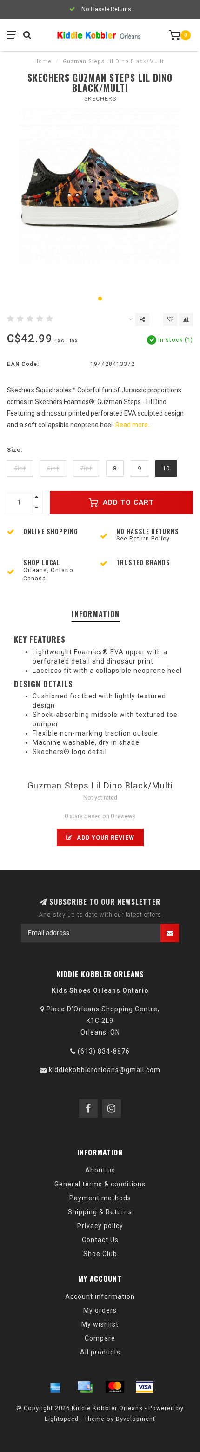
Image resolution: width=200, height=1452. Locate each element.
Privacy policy (100, 1226)
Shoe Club (100, 1253)
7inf (86, 468)
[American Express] (55, 1387)
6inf (53, 468)
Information (96, 613)
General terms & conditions (100, 1184)
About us (100, 1170)
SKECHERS (100, 99)
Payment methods (100, 1198)
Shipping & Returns (100, 1212)
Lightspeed (62, 1418)
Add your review (104, 837)
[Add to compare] (186, 319)
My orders (100, 1310)
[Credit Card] (85, 1387)
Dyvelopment (135, 1418)
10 (166, 468)
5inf (20, 468)
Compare (100, 1338)
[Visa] (144, 1387)
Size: (15, 449)
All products (100, 1352)
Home (43, 62)
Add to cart (127, 502)
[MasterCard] (115, 1387)
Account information (100, 1296)
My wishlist (100, 1324)
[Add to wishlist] (170, 319)
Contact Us (100, 1240)
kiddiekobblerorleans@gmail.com (104, 1070)
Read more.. (133, 425)
